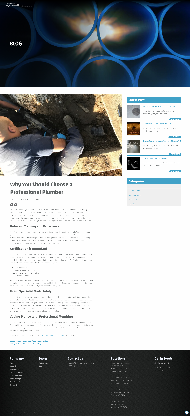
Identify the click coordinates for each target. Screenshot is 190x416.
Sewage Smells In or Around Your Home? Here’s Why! (162, 141)
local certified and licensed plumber (53, 335)
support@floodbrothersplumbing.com (81, 363)
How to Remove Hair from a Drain (155, 158)
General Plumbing (135, 191)
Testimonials (133, 199)
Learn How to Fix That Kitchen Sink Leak (157, 124)
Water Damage (134, 204)
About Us (13, 366)
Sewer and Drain (135, 195)
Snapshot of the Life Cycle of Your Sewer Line (159, 106)
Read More (175, 119)
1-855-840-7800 (73, 366)
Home (12, 363)
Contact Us (14, 385)
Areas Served (15, 382)
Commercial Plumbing (18, 372)
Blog (130, 186)
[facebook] (156, 363)
